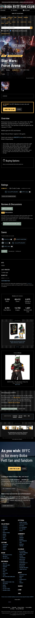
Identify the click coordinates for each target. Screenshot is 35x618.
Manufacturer (23, 22)
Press (20, 577)
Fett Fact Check (6, 588)
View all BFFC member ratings (8, 196)
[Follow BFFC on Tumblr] (17, 603)
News (2, 580)
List (10, 23)
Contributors (4, 18)
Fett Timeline (22, 529)
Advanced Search (5, 33)
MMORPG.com (18, 137)
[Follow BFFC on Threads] (22, 603)
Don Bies (21, 556)
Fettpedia (21, 520)
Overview (3, 17)
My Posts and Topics (7, 554)
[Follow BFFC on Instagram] (12, 603)
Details (4, 548)
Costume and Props (23, 567)
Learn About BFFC (8, 506)
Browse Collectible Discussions (9, 408)
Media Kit (21, 576)
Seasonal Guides (6, 590)
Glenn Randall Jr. (23, 562)
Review (6, 23)
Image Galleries (6, 565)
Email (25, 416)
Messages (21, 544)
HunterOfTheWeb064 (13, 191)
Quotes (21, 530)
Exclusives (5, 583)
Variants (5, 546)
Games (4, 575)
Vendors (26, 17)
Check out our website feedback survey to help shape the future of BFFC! (17, 596)
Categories (5, 527)
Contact (21, 582)
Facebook (15, 416)
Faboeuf (6, 243)
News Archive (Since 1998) (8, 582)
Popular (20, 17)
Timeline (29, 22)
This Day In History (23, 524)
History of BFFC (22, 579)
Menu (3, 10)
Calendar (21, 549)
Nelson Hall (22, 566)
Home (3, 520)
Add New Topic (21, 408)
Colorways (5, 529)
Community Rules (6, 607)
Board (3, 553)
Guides (4, 585)
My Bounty (10, 17)
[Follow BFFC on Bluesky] (25, 603)
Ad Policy (17, 346)
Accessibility (29, 607)
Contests (21, 537)
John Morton (22, 557)
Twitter (20, 416)
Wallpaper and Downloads (9, 576)
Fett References (23, 527)
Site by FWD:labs (20, 608)
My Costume (5, 544)
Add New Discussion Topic (12, 224)
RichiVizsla (7, 239)
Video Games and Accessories (19, 30)
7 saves (3, 74)
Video (4, 571)
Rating (2, 23)
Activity (21, 536)
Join (19, 593)
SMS (29, 416)
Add (11, 18)
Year (18, 22)
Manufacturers (6, 532)
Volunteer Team (23, 574)
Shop (20, 581)
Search (14, 10)
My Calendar (22, 551)
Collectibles (5, 524)
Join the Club (9, 109)
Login (19, 109)
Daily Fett (5, 563)
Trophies (21, 545)
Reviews (4, 536)
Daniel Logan (22, 554)
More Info (17, 384)
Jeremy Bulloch (23, 569)
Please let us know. (14, 402)
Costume (4, 542)
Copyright (14, 607)
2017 (2, 70)
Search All (5, 30)
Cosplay (4, 549)
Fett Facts (21, 525)
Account (27, 10)
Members (21, 539)
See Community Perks (9, 488)
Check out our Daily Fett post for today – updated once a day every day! (17, 2)
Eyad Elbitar (22, 564)
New (15, 17)
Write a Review (7, 208)
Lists (4, 531)
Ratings (4, 534)
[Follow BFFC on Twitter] (15, 603)
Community (21, 534)
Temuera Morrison (23, 552)
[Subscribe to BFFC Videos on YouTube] (20, 603)
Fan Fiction (5, 573)
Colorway (14, 22)
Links (20, 542)
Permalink (6, 278)
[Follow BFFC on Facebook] (9, 603)
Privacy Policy (21, 607)
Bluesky (15, 417)
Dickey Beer (22, 561)
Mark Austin (22, 559)
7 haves (4, 251)
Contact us (29, 283)
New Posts (5, 556)
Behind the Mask (23, 522)
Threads (20, 417)
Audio (4, 568)
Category (8, 22)
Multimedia (4, 561)
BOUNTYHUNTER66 (21, 239)
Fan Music (5, 566)
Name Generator (23, 541)
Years (4, 537)
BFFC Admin (25, 191)
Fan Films (5, 570)
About (20, 572)
